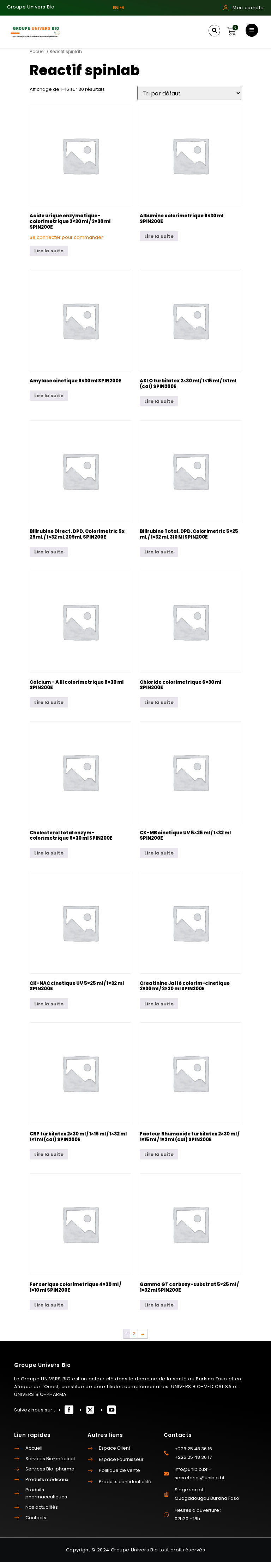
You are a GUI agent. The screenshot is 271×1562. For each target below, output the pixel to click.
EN (116, 7)
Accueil (38, 51)
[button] (214, 30)
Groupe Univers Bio (30, 7)
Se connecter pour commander (66, 237)
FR (122, 7)
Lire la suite (49, 250)
